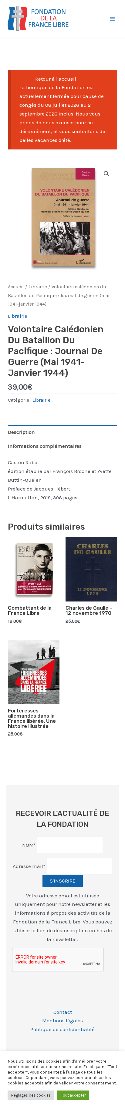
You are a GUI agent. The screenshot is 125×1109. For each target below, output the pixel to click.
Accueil (16, 287)
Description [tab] (21, 432)
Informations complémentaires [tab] (45, 446)
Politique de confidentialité (62, 1029)
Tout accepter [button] (73, 1095)
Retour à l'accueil (55, 79)
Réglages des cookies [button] (31, 1095)
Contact (62, 1012)
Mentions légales (62, 1020)
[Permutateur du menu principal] (112, 18)
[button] (106, 173)
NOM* (29, 845)
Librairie (38, 287)
